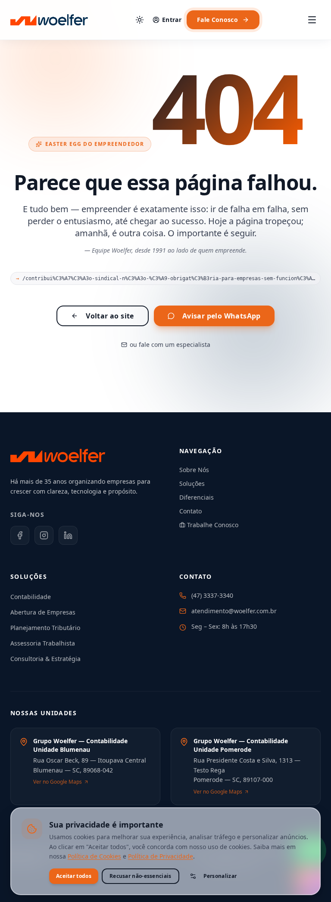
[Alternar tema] (139, 20)
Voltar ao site (110, 316)
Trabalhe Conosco (212, 525)
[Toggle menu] (312, 19)
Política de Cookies (94, 856)
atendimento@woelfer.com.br (234, 611)
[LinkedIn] (68, 535)
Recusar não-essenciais (140, 876)
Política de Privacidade (160, 856)
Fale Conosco (217, 19)
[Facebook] (19, 535)
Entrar (171, 19)
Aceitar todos (73, 876)
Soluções (192, 483)
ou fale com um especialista (170, 344)
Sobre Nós (194, 470)
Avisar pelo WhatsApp (221, 316)
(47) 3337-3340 (212, 595)
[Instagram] (43, 535)
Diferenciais (196, 497)
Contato (190, 511)
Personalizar (220, 876)
